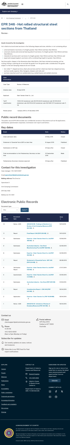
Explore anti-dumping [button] (9, 11)
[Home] (10, 3)
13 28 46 (8, 329)
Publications (4, 381)
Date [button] (61, 218)
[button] (22, 4)
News (3, 384)
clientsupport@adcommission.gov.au (17, 322)
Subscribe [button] (55, 380)
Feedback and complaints (8, 404)
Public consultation (6, 392)
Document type (6, 206)
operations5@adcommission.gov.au (17, 175)
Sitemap (3, 412)
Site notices (4, 408)
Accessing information (8, 400)
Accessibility (5, 388)
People (3, 373)
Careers (3, 369)
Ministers (4, 377)
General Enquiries (34, 374)
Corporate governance (8, 396)
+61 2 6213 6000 (10, 332)
